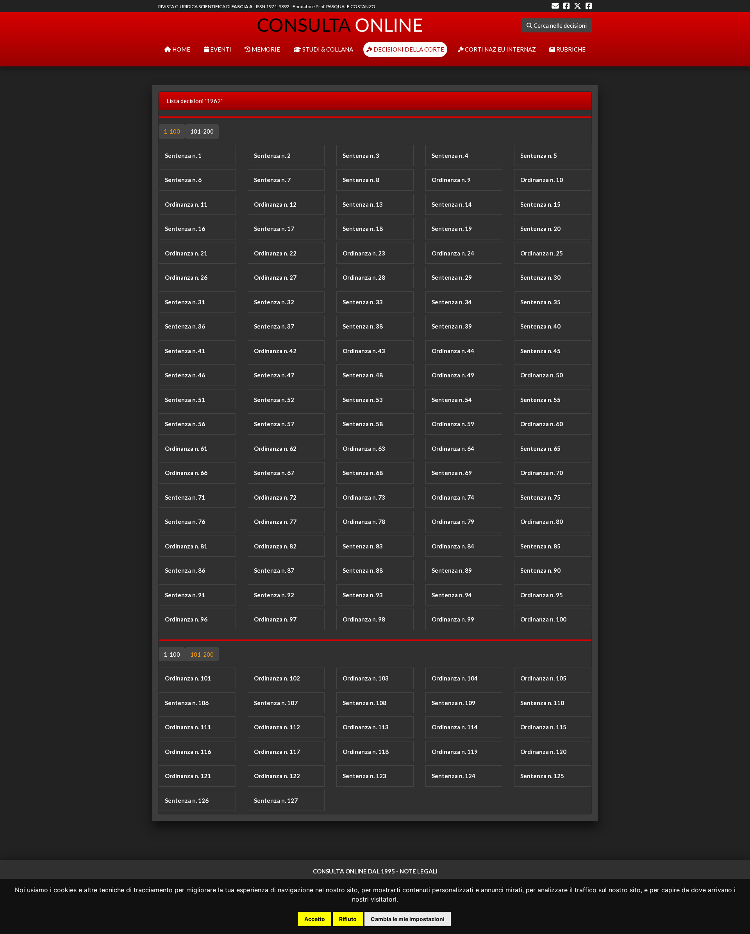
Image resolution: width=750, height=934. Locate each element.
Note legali (419, 871)
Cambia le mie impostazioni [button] (408, 919)
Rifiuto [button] (348, 919)
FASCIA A (242, 6)
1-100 (172, 131)
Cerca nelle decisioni (559, 25)
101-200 (202, 131)
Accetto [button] (314, 919)
